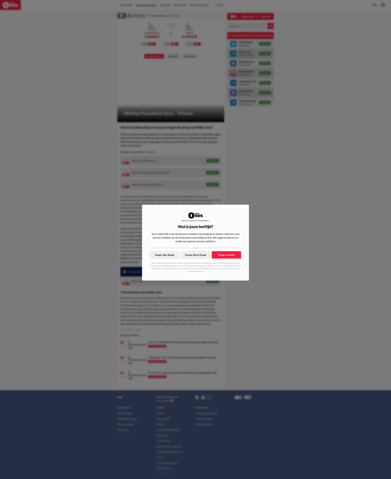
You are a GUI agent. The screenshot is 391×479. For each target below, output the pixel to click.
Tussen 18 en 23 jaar (195, 255)
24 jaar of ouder (226, 255)
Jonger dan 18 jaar (164, 255)
